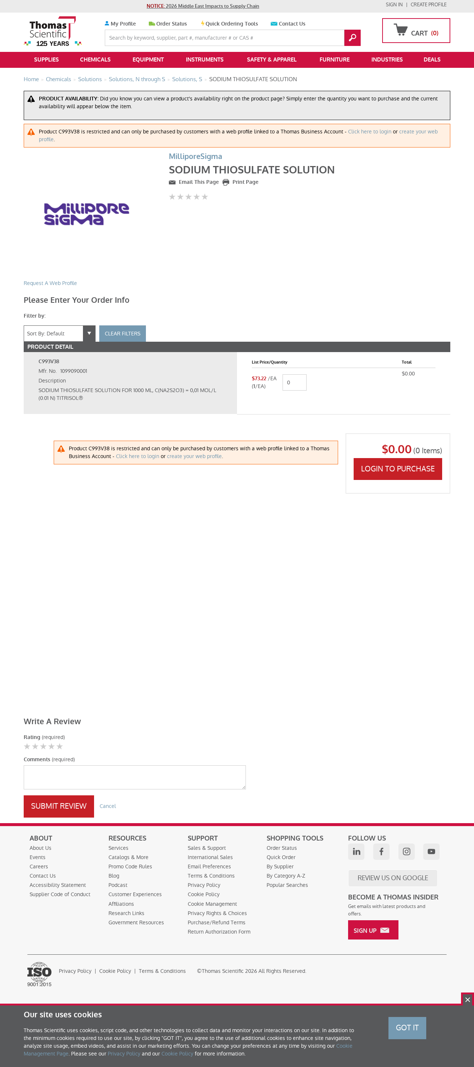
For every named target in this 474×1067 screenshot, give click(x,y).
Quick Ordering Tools (232, 23)
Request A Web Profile (50, 283)
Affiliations (121, 904)
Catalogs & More (128, 857)
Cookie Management (212, 904)
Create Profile (429, 4)
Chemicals (95, 59)
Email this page (198, 182)
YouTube (431, 852)
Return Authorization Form (219, 931)
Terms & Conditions (211, 875)
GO (352, 38)
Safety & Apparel (272, 59)
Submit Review (59, 806)
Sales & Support (207, 848)
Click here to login (369, 131)
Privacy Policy (204, 885)
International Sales (210, 857)
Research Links (126, 913)
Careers (39, 866)
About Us (40, 848)
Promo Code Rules (130, 866)
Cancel (108, 806)
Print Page (244, 182)
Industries (387, 59)
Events (38, 857)
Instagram (406, 852)
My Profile (122, 23)
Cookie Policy (204, 894)
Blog (114, 875)
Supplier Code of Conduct (60, 894)
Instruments (205, 59)
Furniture (335, 59)
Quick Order (281, 857)
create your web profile (194, 456)
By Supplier (280, 866)
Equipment (148, 59)
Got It (407, 1028)
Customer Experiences (135, 894)
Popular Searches (287, 885)
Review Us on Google (393, 878)
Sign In (394, 4)
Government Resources (136, 922)
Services (118, 848)
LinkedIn (356, 852)
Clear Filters (122, 333)
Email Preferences (209, 866)
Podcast (118, 885)
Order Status (171, 23)
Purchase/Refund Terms (217, 922)
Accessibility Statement (58, 885)
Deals (432, 59)
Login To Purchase (398, 469)
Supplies (46, 59)
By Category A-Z (286, 875)
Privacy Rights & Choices (217, 913)
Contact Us (292, 23)
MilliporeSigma (195, 157)
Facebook (381, 852)
